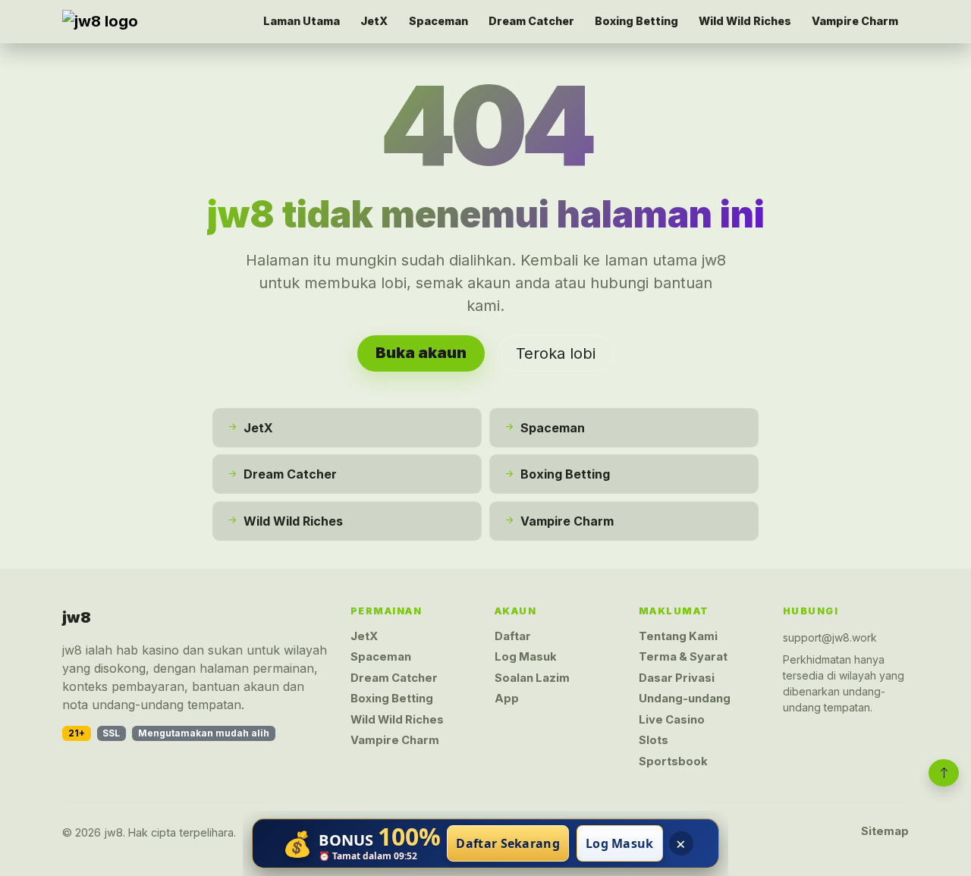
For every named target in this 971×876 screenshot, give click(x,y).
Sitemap (885, 831)
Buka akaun (421, 353)
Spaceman (438, 20)
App (507, 698)
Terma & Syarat (683, 657)
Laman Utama (301, 20)
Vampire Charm (855, 20)
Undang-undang (685, 698)
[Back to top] (944, 773)
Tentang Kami (678, 636)
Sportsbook (673, 761)
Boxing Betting (636, 20)
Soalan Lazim (532, 678)
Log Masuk (526, 657)
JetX (374, 20)
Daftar (513, 636)
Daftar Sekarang (508, 843)
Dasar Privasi (677, 678)
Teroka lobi (555, 353)
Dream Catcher (531, 20)
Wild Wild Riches (745, 20)
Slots (653, 740)
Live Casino (672, 720)
